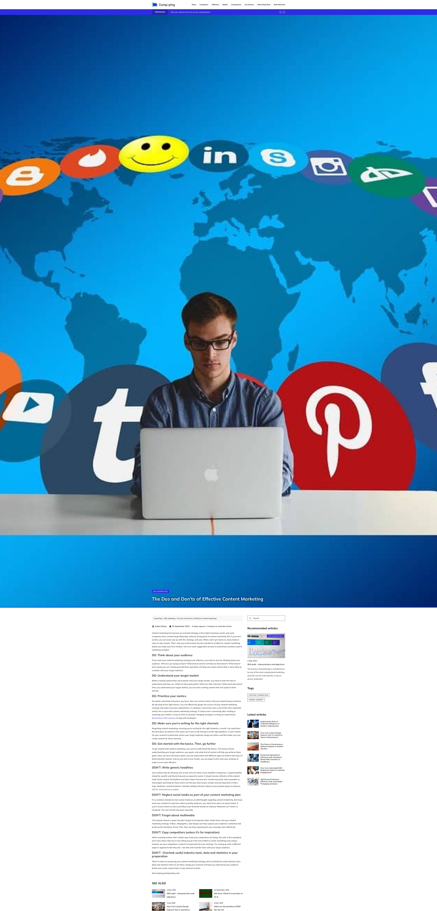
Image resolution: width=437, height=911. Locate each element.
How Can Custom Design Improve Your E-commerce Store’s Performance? (271, 735)
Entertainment (279, 5)
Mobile (225, 5)
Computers (204, 5)
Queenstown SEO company (164, 718)
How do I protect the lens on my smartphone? (190, 12)
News (194, 5)
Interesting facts (263, 5)
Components (236, 5)
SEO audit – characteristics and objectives (266, 664)
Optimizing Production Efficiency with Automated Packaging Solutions (271, 781)
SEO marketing (160, 591)
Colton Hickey (161, 626)
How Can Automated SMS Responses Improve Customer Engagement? (272, 770)
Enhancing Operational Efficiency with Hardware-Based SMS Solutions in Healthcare (271, 758)
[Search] (250, 618)
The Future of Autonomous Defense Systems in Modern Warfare (271, 746)
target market (256, 700)
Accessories (249, 5)
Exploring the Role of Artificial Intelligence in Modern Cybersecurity (269, 723)
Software (215, 5)
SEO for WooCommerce (162, 789)
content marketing (258, 695)
